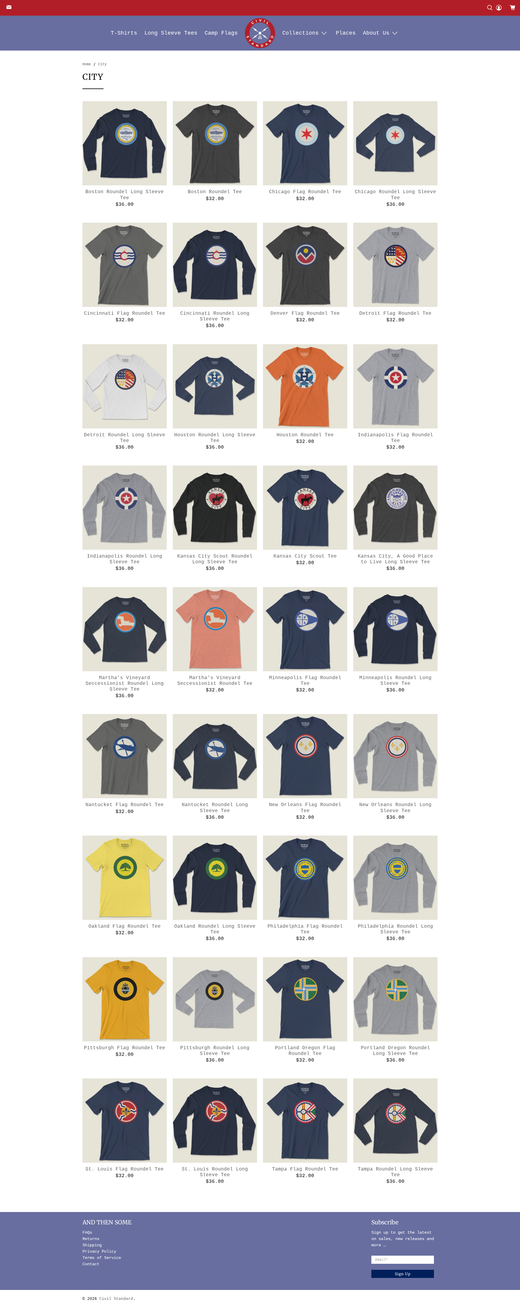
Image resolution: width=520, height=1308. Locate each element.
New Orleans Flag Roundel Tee (305, 807)
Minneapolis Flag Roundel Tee (305, 680)
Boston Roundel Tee (215, 192)
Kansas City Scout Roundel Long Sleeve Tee (214, 559)
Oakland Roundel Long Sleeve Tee (214, 929)
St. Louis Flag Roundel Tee (124, 1169)
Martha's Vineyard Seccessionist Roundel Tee (214, 680)
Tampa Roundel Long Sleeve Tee (395, 1172)
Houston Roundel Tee (305, 435)
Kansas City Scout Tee (305, 556)
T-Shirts (124, 33)
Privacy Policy (99, 1251)
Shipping (92, 1245)
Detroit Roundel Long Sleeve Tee (124, 438)
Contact (90, 1264)
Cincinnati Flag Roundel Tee (124, 313)
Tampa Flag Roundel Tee (305, 1169)
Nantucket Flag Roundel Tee (124, 805)
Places (346, 33)
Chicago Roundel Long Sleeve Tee (395, 194)
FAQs (87, 1232)
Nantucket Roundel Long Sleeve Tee (215, 807)
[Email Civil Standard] (10, 9)
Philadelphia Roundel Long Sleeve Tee (395, 929)
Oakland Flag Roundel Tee (124, 926)
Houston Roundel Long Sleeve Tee (214, 438)
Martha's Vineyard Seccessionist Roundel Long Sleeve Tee (124, 683)
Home (86, 64)
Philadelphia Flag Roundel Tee (305, 929)
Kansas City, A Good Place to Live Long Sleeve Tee (395, 559)
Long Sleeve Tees (170, 33)
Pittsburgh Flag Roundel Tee (124, 1048)
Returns (90, 1238)
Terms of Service (101, 1257)
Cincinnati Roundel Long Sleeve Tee (214, 316)
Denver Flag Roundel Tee (305, 313)
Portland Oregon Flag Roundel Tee (305, 1050)
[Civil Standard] (260, 33)
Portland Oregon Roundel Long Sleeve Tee (395, 1050)
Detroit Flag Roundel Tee (395, 313)
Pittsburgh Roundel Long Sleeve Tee (214, 1050)
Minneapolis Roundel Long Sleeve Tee (395, 680)
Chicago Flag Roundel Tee (305, 192)
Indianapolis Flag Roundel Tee (395, 438)
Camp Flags (221, 33)
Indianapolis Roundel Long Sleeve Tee (124, 559)
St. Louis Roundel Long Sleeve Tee (215, 1172)
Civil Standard (116, 1299)
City (102, 64)
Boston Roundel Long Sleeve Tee (124, 194)
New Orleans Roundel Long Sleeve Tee (395, 807)
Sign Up (402, 1274)
